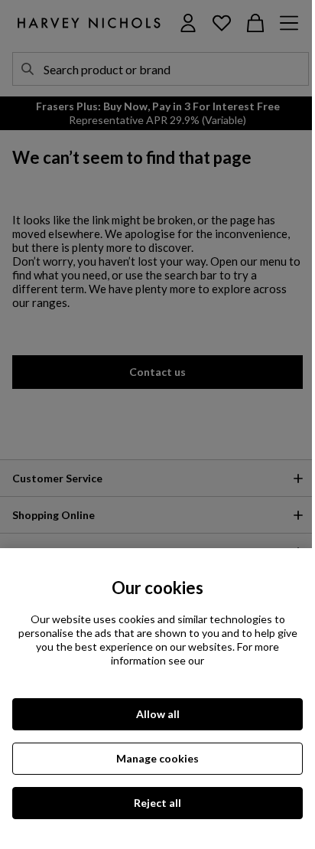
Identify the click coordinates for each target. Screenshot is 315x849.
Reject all (157, 802)
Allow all (158, 713)
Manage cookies (157, 758)
